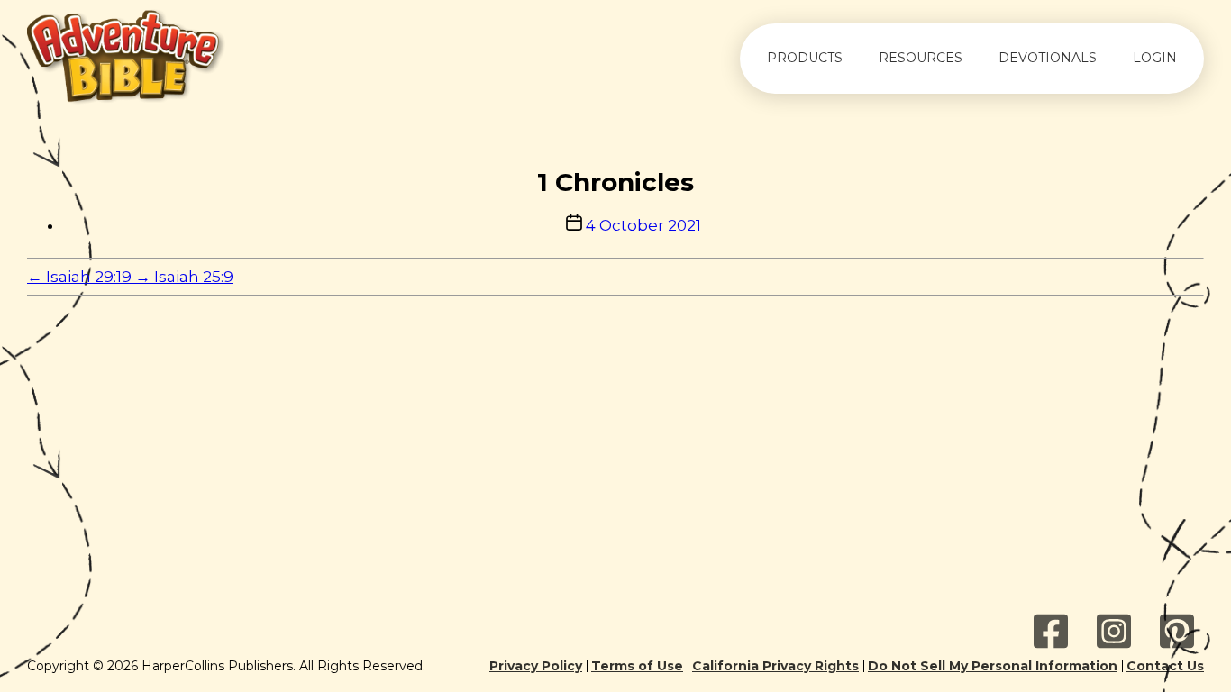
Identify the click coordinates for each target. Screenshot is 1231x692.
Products (805, 58)
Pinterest (1177, 632)
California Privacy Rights (775, 666)
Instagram (1114, 632)
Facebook (1051, 632)
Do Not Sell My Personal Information (992, 666)
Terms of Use (637, 666)
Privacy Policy (535, 666)
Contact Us (1165, 666)
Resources (920, 58)
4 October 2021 (643, 225)
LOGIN (1155, 58)
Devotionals (1047, 58)
